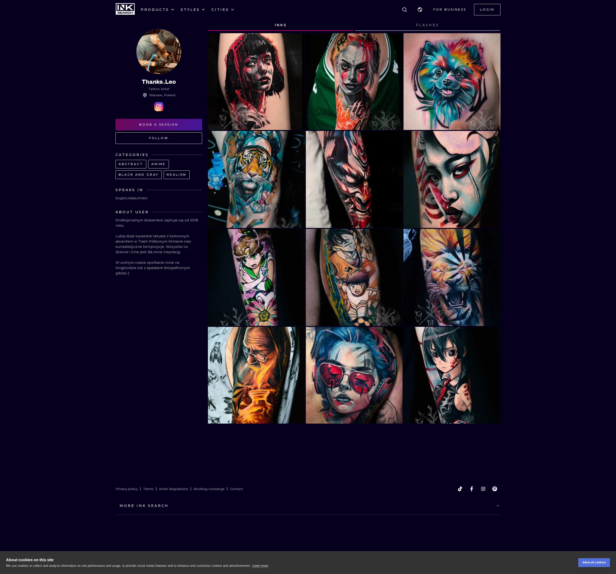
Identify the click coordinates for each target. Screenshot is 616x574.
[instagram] (483, 489)
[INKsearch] (125, 9)
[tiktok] (460, 489)
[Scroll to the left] (216, 25)
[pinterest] (494, 489)
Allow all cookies (594, 562)
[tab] (280, 25)
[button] (420, 9)
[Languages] (420, 9)
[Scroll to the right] (492, 25)
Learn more (260, 566)
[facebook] (471, 489)
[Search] (404, 9)
